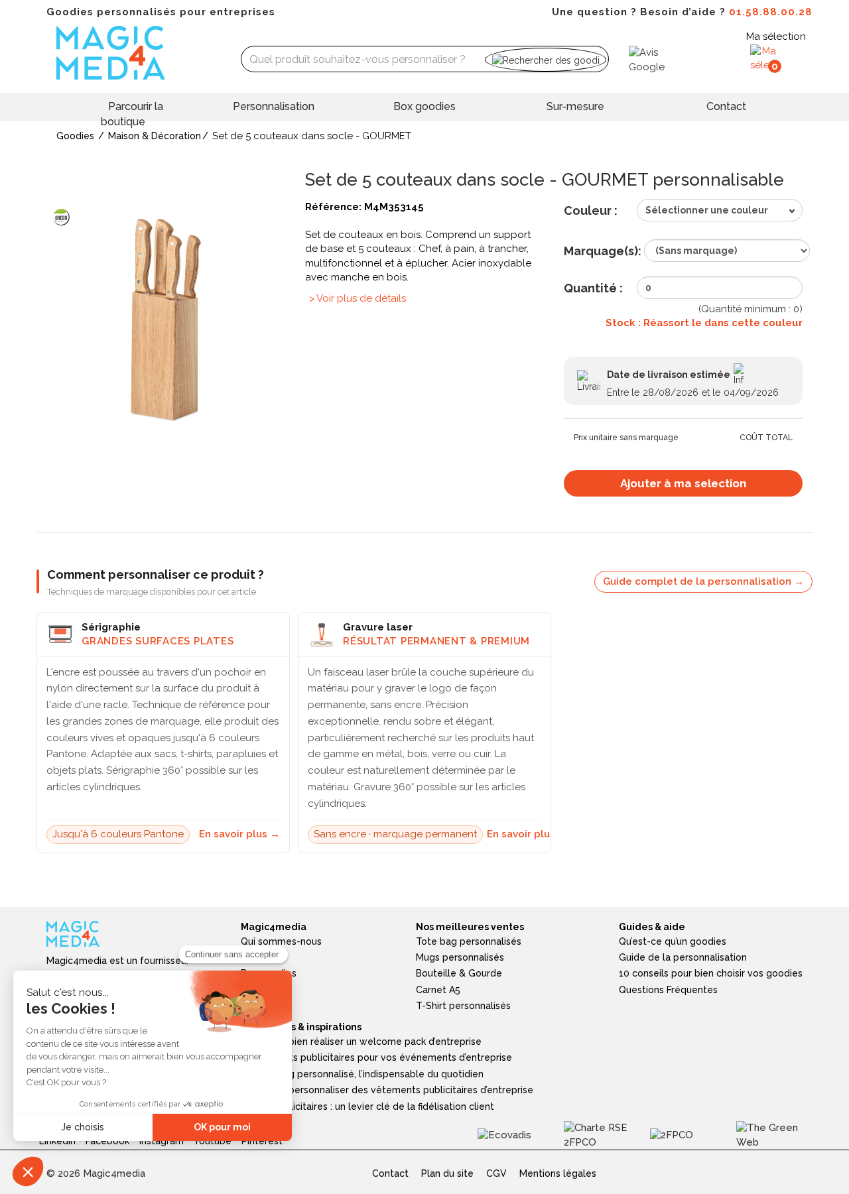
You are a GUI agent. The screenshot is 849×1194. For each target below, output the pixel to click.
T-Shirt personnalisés (463, 1005)
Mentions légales (557, 1173)
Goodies (75, 136)
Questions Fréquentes (668, 990)
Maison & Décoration (154, 136)
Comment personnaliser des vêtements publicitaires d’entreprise (387, 1090)
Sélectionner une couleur (706, 210)
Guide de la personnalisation (683, 957)
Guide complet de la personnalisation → (703, 581)
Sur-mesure (575, 106)
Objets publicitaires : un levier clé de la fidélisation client (367, 1106)
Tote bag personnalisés (468, 941)
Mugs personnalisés (460, 957)
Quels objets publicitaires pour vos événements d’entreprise (376, 1057)
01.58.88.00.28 (771, 12)
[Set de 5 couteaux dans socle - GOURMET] (165, 318)
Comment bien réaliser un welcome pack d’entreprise (361, 1041)
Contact (726, 106)
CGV (496, 1173)
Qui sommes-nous (281, 941)
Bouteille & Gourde (459, 973)
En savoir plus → (239, 834)
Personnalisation (273, 106)
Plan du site (447, 1173)
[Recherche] (545, 59)
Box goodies (424, 106)
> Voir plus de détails (357, 298)
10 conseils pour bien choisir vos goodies (711, 973)
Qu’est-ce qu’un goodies (672, 941)
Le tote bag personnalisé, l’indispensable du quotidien (362, 1074)
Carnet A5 (438, 990)
